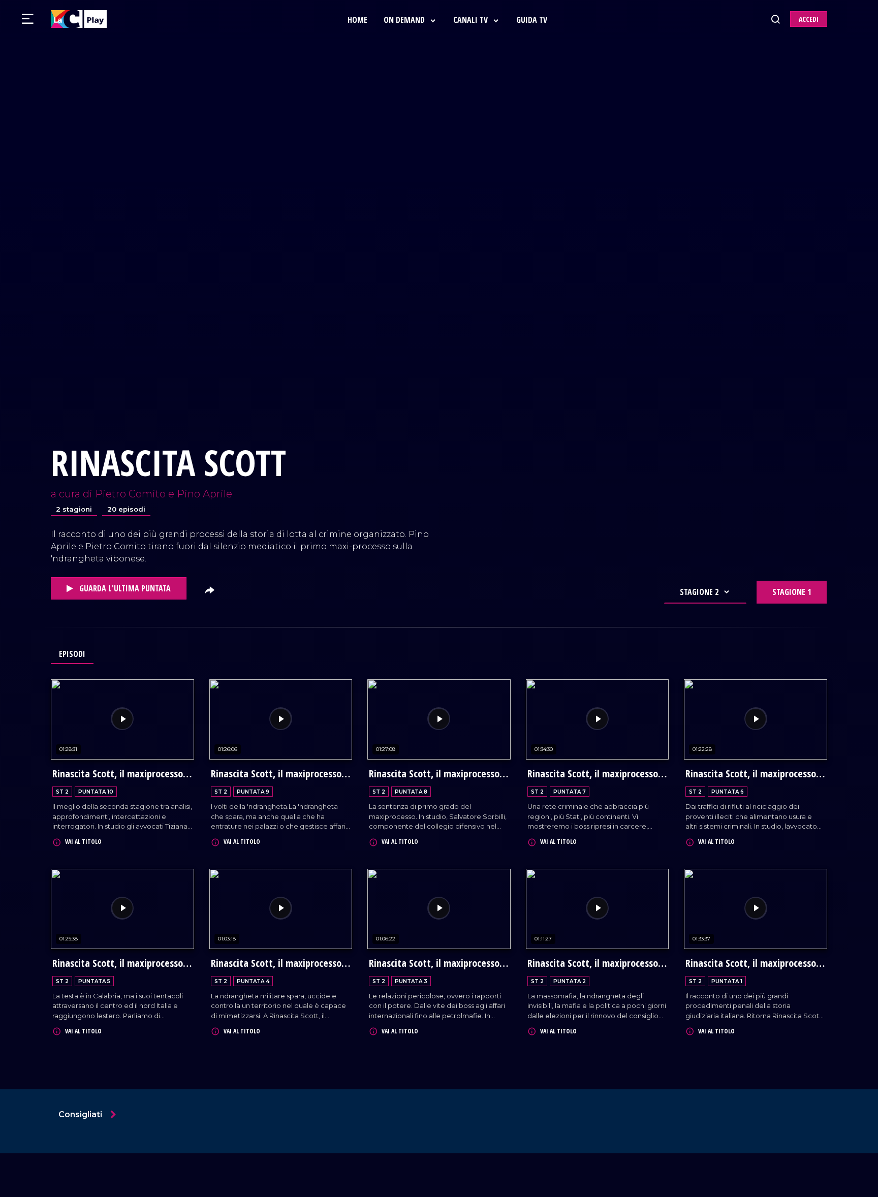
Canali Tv (471, 19)
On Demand (405, 19)
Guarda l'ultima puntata (124, 588)
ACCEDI (809, 19)
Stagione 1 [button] (791, 591)
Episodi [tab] (72, 653)
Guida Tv (531, 19)
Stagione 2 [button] (699, 591)
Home (357, 19)
